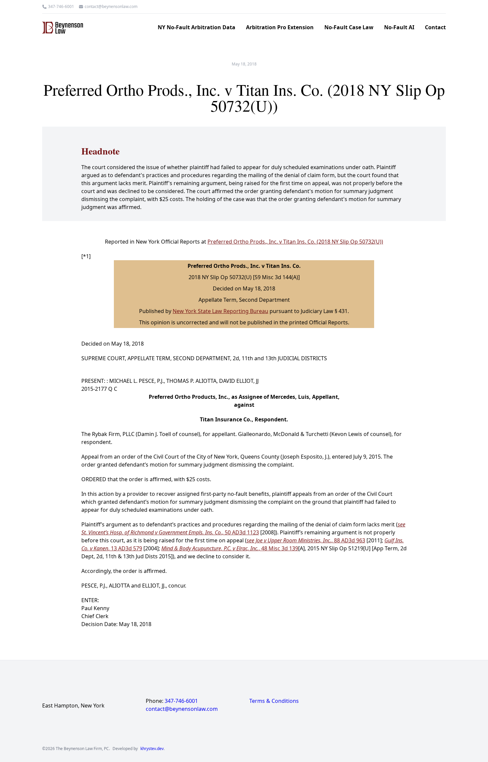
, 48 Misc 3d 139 (229, 548)
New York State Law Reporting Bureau (220, 311)
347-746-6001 (61, 6)
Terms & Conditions (274, 701)
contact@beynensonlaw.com (111, 6)
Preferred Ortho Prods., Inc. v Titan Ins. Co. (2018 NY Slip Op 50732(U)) (295, 241)
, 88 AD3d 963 (306, 540)
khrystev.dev (152, 748)
